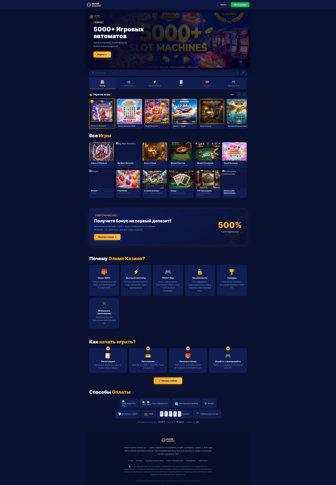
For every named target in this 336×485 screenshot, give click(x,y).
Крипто (185, 414)
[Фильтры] (243, 73)
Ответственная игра (174, 461)
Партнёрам (203, 461)
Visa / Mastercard (160, 403)
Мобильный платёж (207, 414)
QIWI (148, 414)
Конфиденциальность (154, 461)
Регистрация (240, 5)
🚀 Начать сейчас (168, 380)
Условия (139, 461)
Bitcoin (209, 403)
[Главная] (94, 5)
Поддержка (191, 461)
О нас (130, 461)
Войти (223, 5)
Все (232, 94)
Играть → (102, 54)
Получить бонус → (107, 237)
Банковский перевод (186, 403)
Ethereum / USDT (127, 414)
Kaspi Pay (131, 403)
